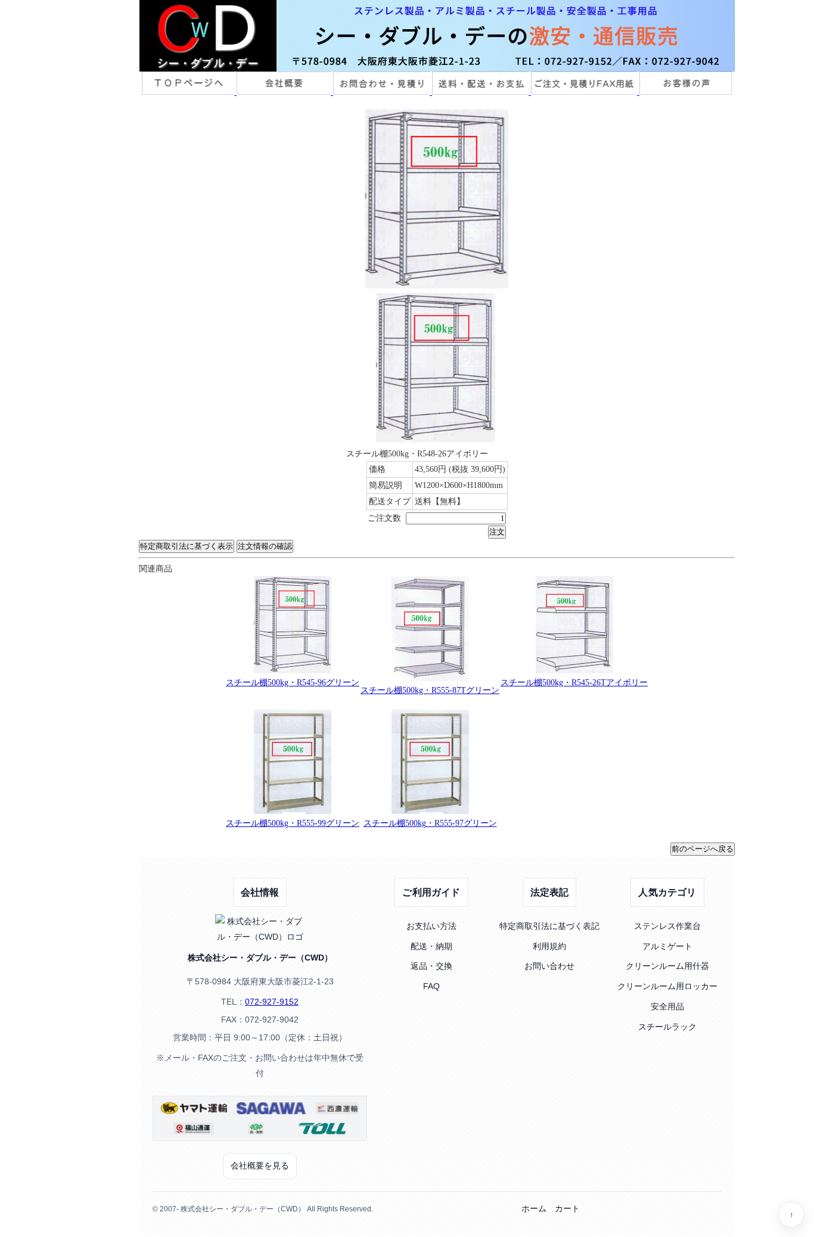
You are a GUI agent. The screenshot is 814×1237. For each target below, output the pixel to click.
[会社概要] (285, 92)
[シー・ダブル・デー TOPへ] (437, 36)
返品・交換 (431, 966)
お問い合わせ (549, 966)
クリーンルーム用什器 (667, 966)
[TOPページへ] (189, 92)
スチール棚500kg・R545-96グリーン (292, 682)
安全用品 (667, 1006)
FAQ (431, 986)
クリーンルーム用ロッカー (667, 986)
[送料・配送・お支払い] (481, 92)
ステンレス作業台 (667, 926)
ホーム (533, 1208)
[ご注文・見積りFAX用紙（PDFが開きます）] (585, 92)
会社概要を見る (260, 1165)
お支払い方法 (431, 926)
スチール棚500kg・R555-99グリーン (292, 823)
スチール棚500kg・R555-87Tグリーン (430, 690)
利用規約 (549, 946)
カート (567, 1208)
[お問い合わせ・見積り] (382, 92)
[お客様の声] (685, 92)
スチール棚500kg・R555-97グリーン (430, 823)
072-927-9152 (272, 1001)
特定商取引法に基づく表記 (549, 926)
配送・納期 (431, 946)
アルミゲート (667, 946)
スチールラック (667, 1026)
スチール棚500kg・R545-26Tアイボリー (574, 682)
